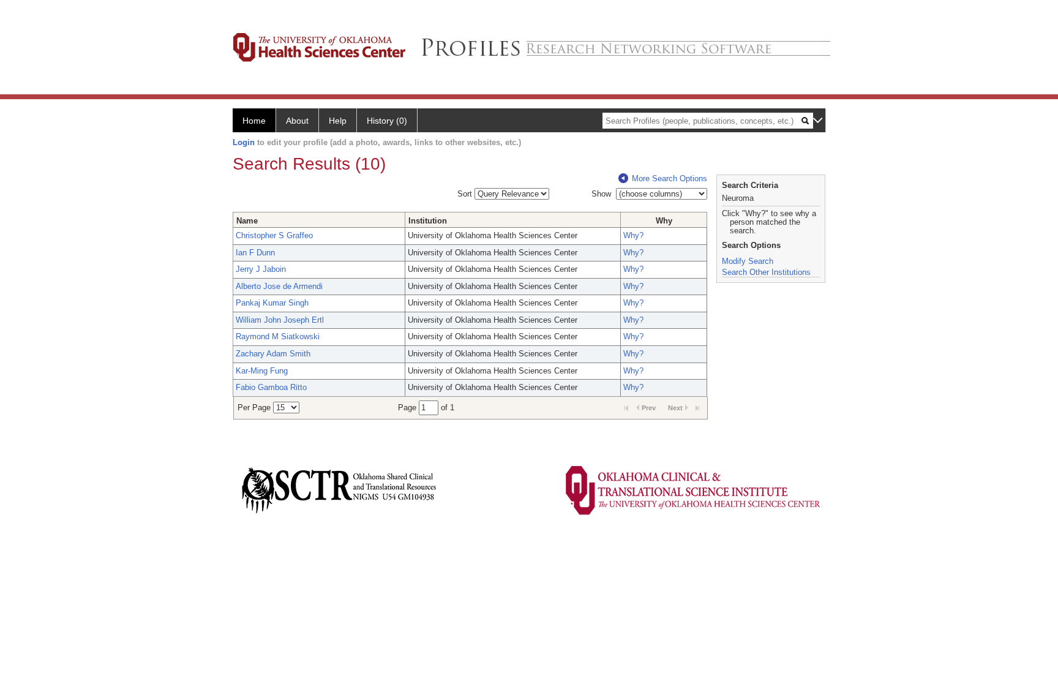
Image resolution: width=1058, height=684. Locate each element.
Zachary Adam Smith (273, 353)
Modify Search (747, 261)
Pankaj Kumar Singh (272, 302)
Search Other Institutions (766, 272)
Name (247, 220)
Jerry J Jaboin (261, 269)
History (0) (387, 121)
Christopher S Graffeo (274, 235)
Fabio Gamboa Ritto (271, 387)
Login (244, 142)
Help (338, 121)
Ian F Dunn (255, 252)
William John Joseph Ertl (280, 320)
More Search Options (669, 178)
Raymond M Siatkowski (278, 336)
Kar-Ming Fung (262, 370)
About (297, 121)
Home (254, 121)
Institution (427, 220)
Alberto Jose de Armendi (279, 286)
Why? (633, 235)
